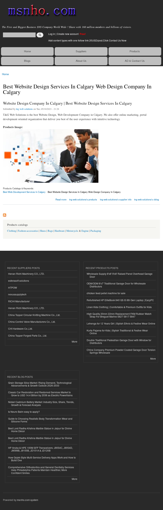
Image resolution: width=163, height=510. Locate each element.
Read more (60, 199)
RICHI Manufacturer (19, 301)
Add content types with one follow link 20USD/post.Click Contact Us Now (87, 40)
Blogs (27, 61)
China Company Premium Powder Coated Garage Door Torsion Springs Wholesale (121, 351)
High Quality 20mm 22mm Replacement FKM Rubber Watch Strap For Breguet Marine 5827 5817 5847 (119, 315)
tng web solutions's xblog (146, 199)
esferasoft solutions (18, 280)
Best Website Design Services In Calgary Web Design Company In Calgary (84, 191)
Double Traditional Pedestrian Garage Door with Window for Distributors (119, 341)
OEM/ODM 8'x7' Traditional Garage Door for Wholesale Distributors (116, 285)
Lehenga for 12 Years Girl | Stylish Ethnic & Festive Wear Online (121, 323)
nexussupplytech (17, 294)
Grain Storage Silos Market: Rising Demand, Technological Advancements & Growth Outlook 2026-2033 (40, 384)
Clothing (11, 231)
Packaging (95, 231)
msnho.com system (27, 499)
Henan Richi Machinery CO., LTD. (26, 273)
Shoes (43, 231)
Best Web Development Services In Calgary (24, 191)
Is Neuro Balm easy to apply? (24, 411)
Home (27, 51)
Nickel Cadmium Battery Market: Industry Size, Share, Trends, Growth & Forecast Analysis (41, 403)
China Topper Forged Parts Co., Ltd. (27, 335)
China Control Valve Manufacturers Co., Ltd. (31, 321)
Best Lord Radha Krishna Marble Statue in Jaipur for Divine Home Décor (40, 430)
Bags (50, 231)
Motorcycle (72, 231)
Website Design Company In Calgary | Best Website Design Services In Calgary (67, 103)
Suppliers (81, 51)
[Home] (40, 11)
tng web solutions (24, 108)
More (74, 341)
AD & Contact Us (135, 61)
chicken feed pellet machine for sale (106, 293)
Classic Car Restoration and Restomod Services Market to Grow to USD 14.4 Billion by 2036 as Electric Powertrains (40, 393)
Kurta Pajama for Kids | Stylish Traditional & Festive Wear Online (117, 332)
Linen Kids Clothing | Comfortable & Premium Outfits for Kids (119, 307)
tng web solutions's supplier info (115, 199)
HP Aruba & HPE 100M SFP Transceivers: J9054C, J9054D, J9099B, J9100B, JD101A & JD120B (40, 449)
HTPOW (12, 287)
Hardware (60, 231)
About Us (81, 61)
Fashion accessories (28, 231)
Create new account (68, 33)
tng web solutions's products (83, 199)
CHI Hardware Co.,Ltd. (20, 328)
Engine (85, 231)
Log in (51, 33)
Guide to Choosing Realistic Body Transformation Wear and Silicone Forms (40, 420)
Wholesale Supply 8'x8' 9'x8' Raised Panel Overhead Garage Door (119, 275)
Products (135, 51)
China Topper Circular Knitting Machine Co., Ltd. (34, 315)
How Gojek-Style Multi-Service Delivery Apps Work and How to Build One (42, 459)
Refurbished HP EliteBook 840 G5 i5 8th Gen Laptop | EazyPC (120, 300)
